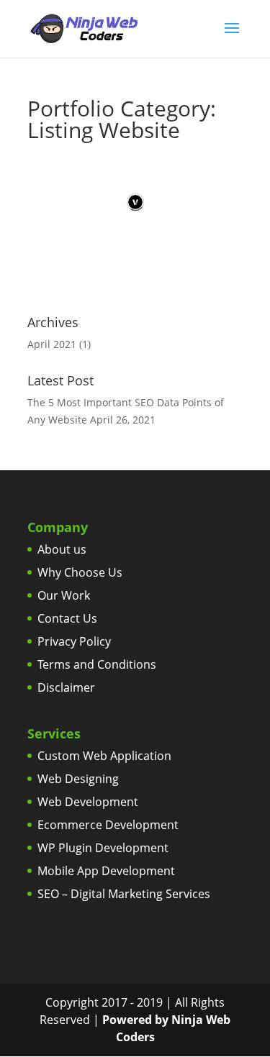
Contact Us (67, 618)
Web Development (87, 802)
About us (61, 549)
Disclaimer (66, 687)
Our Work (63, 595)
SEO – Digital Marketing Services (123, 894)
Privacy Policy (74, 641)
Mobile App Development (106, 871)
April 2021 (51, 344)
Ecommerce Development (108, 825)
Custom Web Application (104, 756)
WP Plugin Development (102, 848)
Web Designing (78, 779)
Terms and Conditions (96, 664)
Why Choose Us (79, 572)
